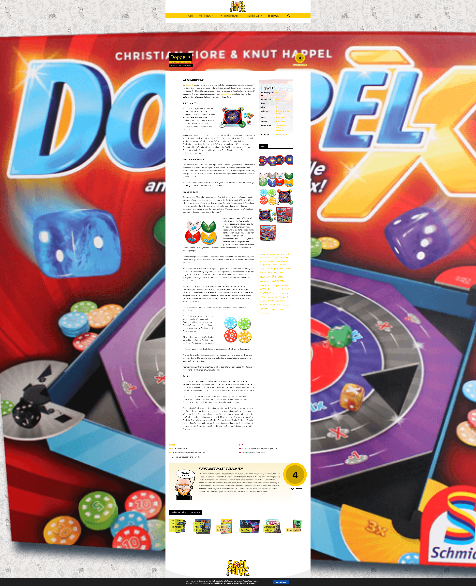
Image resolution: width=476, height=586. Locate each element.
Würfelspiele (187, 62)
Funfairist (174, 65)
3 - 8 (277, 99)
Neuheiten (283, 288)
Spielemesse (281, 301)
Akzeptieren (281, 582)
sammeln (279, 297)
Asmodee (284, 257)
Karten (277, 276)
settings (252, 583)
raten (275, 293)
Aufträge (263, 261)
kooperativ (278, 281)
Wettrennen (287, 305)
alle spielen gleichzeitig (269, 254)
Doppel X (189, 85)
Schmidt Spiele (226, 94)
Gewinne (263, 272)
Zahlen (282, 310)
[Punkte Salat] (296, 533)
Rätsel (263, 297)
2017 (277, 93)
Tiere (273, 304)
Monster (272, 289)
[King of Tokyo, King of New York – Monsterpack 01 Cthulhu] (179, 533)
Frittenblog (205, 15)
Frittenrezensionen (229, 15)
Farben (283, 264)
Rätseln (270, 297)
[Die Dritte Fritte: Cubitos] (203, 533)
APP (276, 257)
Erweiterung (281, 260)
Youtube (274, 309)
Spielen (264, 304)
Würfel (264, 309)
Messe (263, 288)
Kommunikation (265, 281)
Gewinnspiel (273, 272)
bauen (271, 260)
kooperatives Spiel (270, 285)
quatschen (265, 293)
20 (277, 103)
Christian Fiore (281, 111)
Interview (265, 276)
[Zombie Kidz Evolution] (273, 533)
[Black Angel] (249, 533)
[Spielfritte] (238, 11)
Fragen (262, 268)
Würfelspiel (280, 130)
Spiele (271, 300)
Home (190, 15)
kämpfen (285, 285)
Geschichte (288, 268)
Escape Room (265, 264)
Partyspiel (279, 128)
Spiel (289, 297)
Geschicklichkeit (281, 125)
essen (275, 264)
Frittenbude (253, 15)
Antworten (269, 257)
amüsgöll (285, 254)
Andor (261, 257)
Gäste (281, 272)
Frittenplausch (275, 268)
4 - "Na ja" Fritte (281, 134)
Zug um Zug (264, 313)
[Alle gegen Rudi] (226, 533)
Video (279, 305)
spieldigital (263, 301)
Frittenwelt (274, 15)
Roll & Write (284, 293)
